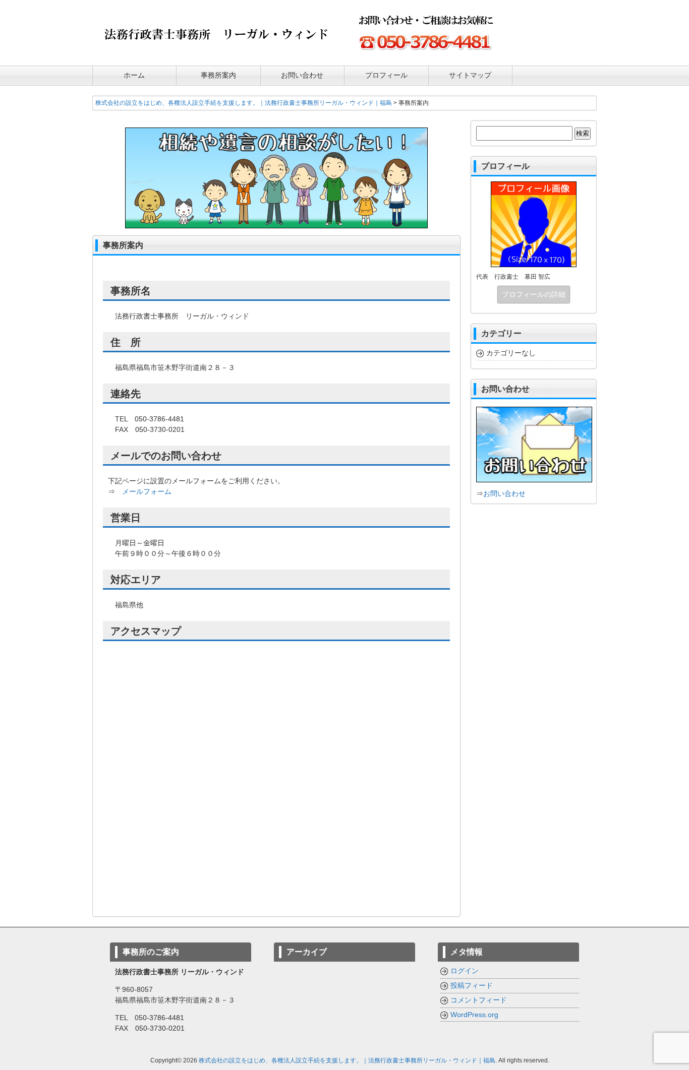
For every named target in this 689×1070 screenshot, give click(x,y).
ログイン (464, 971)
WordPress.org (474, 1015)
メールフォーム (146, 491)
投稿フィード (471, 985)
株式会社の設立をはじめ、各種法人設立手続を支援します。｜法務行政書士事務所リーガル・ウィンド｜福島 (347, 1060)
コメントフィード (478, 1000)
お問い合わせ (504, 493)
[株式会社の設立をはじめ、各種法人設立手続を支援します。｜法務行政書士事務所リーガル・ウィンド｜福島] (215, 51)
